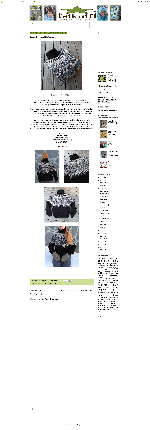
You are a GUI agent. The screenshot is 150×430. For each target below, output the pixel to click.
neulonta (50, 283)
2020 (102, 228)
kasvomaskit (112, 267)
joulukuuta (103, 191)
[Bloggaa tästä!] (66, 281)
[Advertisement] (108, 367)
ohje (114, 287)
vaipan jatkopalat (111, 305)
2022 (102, 188)
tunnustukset (111, 301)
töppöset (100, 305)
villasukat (110, 307)
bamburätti (109, 263)
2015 (102, 241)
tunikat (100, 301)
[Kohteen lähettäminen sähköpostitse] (64, 281)
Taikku (112, 75)
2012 (102, 247)
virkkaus (115, 309)
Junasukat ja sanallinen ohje (112, 122)
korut (114, 271)
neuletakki (113, 282)
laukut (105, 278)
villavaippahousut (103, 309)
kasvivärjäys (101, 267)
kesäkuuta (103, 207)
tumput (114, 299)
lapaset (111, 273)
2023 (102, 186)
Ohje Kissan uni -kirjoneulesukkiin (113, 154)
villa (99, 307)
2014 (102, 244)
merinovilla (115, 280)
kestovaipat (111, 269)
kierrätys (100, 271)
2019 (102, 230)
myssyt (103, 282)
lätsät (99, 280)
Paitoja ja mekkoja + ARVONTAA (112, 143)
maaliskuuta (103, 216)
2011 (102, 250)
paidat (55, 283)
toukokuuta (103, 210)
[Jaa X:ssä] (68, 281)
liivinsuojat (113, 278)
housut (112, 265)
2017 (102, 236)
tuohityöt (100, 303)
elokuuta (103, 202)
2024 (102, 183)
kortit (108, 271)
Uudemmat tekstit (36, 290)
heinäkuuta (103, 205)
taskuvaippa (113, 297)
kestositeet (101, 269)
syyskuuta (103, 199)
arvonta (100, 263)
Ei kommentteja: (52, 280)
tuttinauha (111, 303)
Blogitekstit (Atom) (40, 294)
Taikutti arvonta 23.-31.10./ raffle (113, 163)
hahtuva (103, 265)
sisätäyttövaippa (102, 297)
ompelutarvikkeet (103, 292)
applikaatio (103, 260)
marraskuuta (104, 194)
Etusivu (61, 290)
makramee (106, 280)
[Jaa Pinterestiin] (71, 281)
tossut (108, 299)
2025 (102, 180)
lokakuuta (103, 196)
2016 (102, 239)
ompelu (102, 289)
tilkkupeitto (101, 299)
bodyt (116, 263)
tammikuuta (103, 221)
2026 (102, 177)
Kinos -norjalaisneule (43, 36)
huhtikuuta (103, 213)
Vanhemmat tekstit (87, 290)
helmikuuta (103, 219)
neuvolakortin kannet (104, 287)
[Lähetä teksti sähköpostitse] (60, 280)
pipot (100, 295)
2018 (102, 233)
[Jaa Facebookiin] (69, 281)
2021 (102, 225)
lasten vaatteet (108, 275)
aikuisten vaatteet (42, 283)
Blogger (79, 425)
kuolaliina (101, 273)
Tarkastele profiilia (103, 92)
